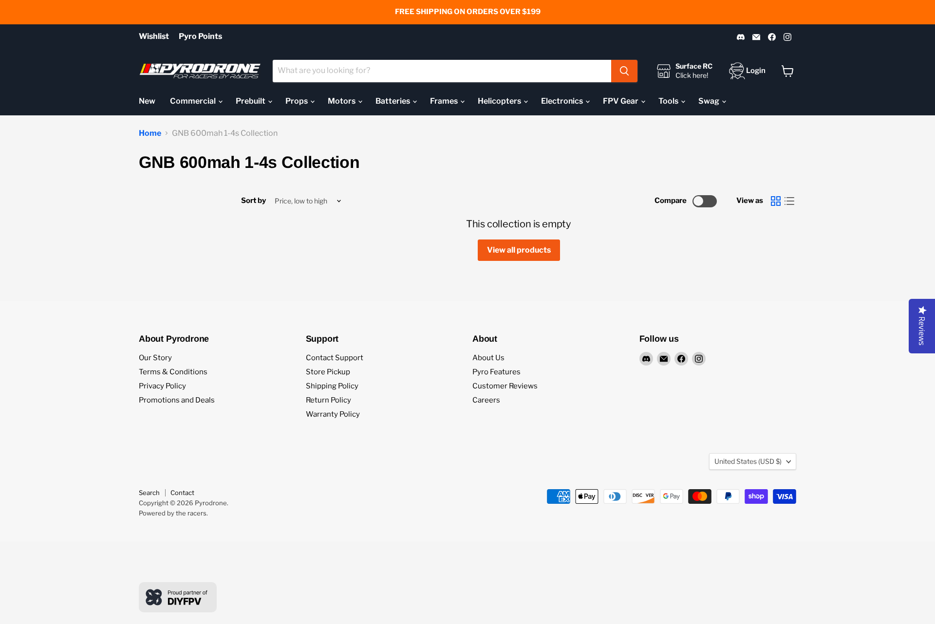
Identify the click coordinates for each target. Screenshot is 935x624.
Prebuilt (251, 101)
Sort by (253, 201)
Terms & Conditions (173, 371)
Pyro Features (496, 371)
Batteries (393, 101)
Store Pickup (328, 371)
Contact (182, 492)
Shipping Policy (332, 386)
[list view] (789, 201)
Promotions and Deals (177, 400)
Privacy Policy (162, 386)
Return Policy (328, 400)
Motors (342, 101)
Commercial (193, 101)
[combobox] (442, 71)
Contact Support (334, 357)
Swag (709, 101)
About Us (488, 357)
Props (297, 101)
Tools (669, 101)
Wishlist (154, 36)
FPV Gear (621, 101)
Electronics (562, 101)
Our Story (155, 357)
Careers (486, 400)
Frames (444, 101)
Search (149, 492)
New (147, 101)
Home (150, 133)
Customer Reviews (505, 386)
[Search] (624, 71)
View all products (519, 250)
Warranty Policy (333, 414)
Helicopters (500, 101)
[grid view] (776, 201)
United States (748, 461)
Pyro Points (200, 36)
